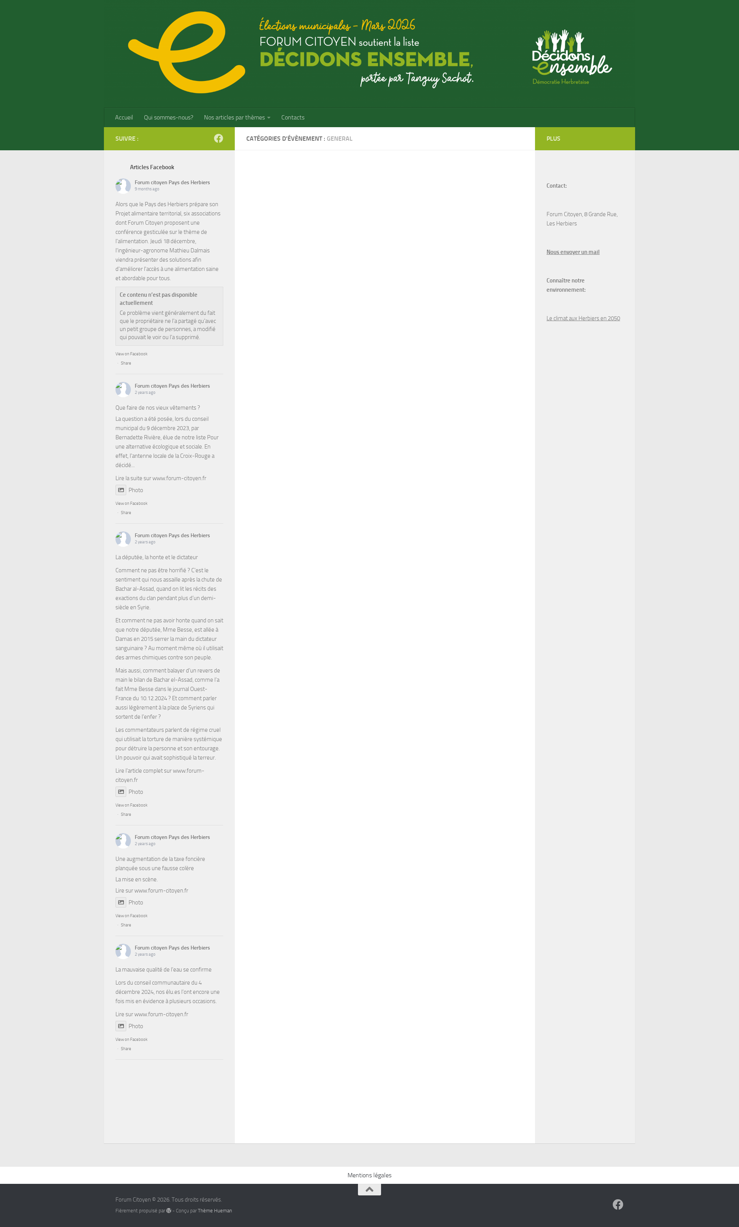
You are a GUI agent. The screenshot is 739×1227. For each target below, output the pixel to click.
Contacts (292, 117)
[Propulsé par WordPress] (168, 1210)
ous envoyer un (568, 252)
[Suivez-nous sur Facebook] (218, 138)
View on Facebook (131, 353)
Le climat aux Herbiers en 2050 (583, 318)
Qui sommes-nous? (168, 117)
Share (126, 363)
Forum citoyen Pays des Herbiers (172, 182)
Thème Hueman (215, 1211)
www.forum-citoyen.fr (179, 478)
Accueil (124, 117)
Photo (136, 490)
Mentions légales (369, 1175)
